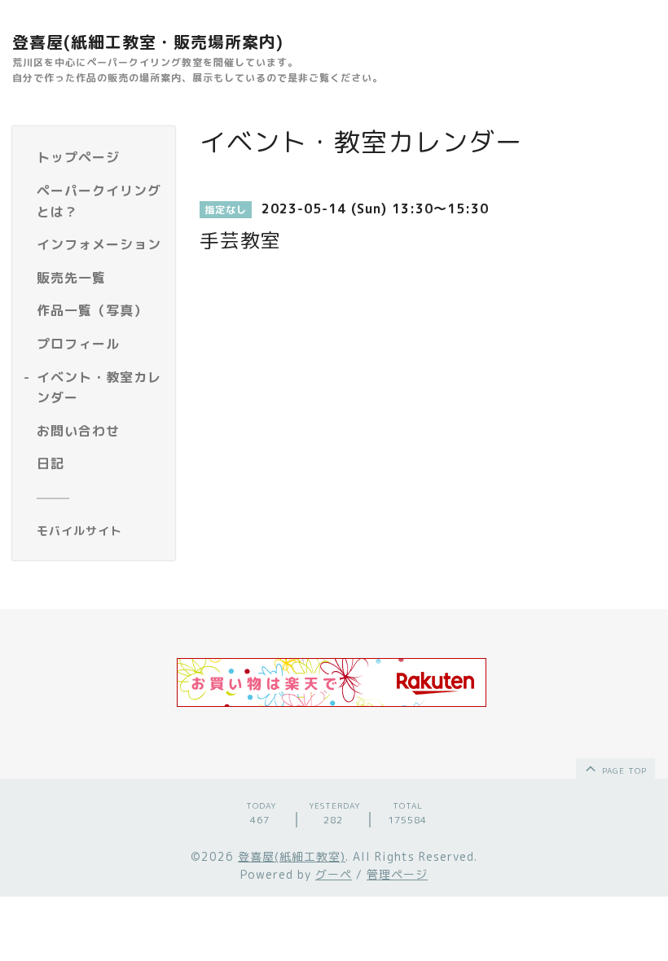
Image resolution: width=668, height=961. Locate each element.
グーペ (333, 874)
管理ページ (397, 874)
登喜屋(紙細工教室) (291, 856)
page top (623, 770)
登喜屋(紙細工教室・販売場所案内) (147, 41)
